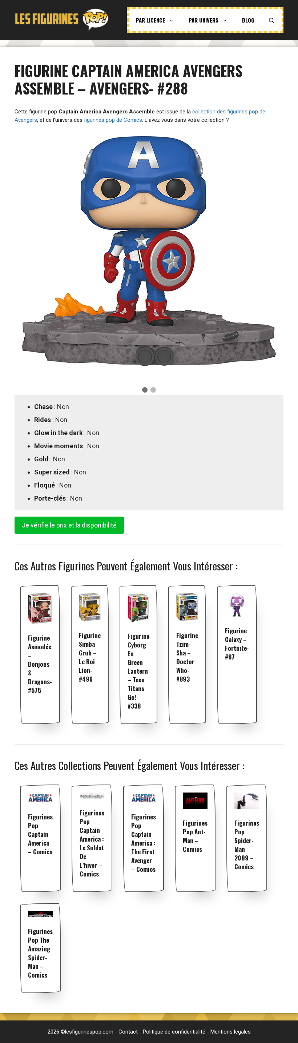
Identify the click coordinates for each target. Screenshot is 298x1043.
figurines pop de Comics (113, 120)
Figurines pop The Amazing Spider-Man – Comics (40, 953)
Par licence (150, 20)
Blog (248, 20)
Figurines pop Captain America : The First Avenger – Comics (143, 843)
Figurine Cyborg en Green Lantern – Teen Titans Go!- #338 (138, 670)
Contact (128, 1031)
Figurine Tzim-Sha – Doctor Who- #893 (187, 657)
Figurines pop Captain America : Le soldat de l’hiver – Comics (92, 843)
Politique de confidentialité (174, 1031)
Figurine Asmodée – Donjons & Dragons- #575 (40, 664)
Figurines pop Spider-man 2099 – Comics (246, 844)
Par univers (203, 20)
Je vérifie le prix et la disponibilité (69, 525)
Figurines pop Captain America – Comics (40, 834)
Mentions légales (230, 1031)
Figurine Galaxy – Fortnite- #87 (237, 643)
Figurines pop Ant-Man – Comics (195, 836)
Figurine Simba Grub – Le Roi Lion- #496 (90, 657)
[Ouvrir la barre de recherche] (272, 20)
